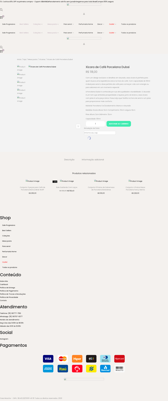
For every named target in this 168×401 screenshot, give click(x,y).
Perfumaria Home (9, 251)
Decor (4, 257)
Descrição (69, 159)
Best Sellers (6, 230)
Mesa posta (32, 59)
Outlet (4, 262)
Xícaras (42, 59)
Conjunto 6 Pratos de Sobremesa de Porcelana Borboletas (101, 188)
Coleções (6, 236)
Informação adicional (93, 159)
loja (24, 59)
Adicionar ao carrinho (119, 124)
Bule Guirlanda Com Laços (66, 187)
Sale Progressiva (8, 225)
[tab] (69, 159)
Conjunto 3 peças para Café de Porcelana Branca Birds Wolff (32, 188)
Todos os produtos (9, 267)
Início (19, 59)
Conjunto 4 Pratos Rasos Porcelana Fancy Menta (135, 188)
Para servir (6, 246)
